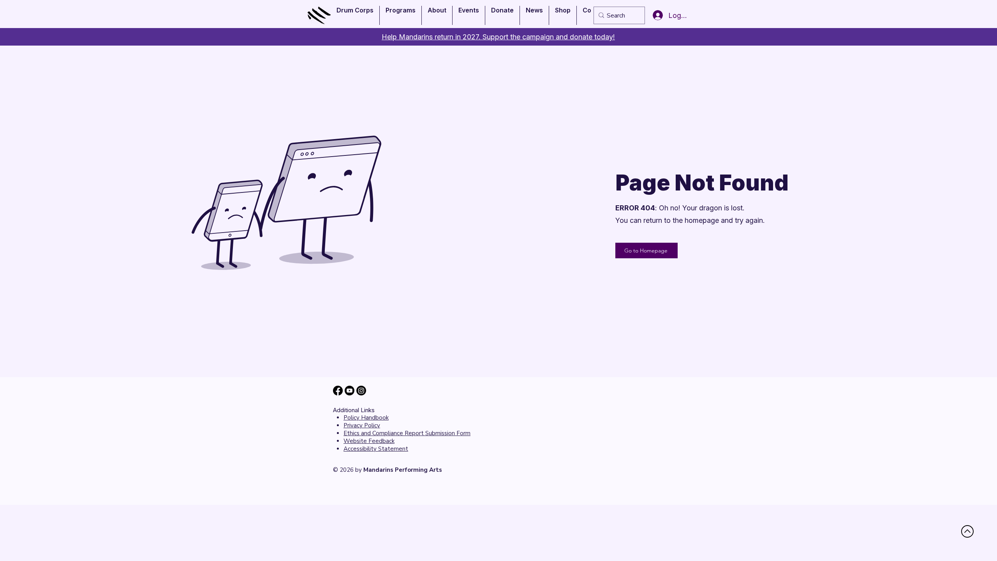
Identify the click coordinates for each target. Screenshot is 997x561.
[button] (355, 15)
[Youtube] (349, 390)
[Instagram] (361, 390)
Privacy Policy (361, 425)
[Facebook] (338, 390)
